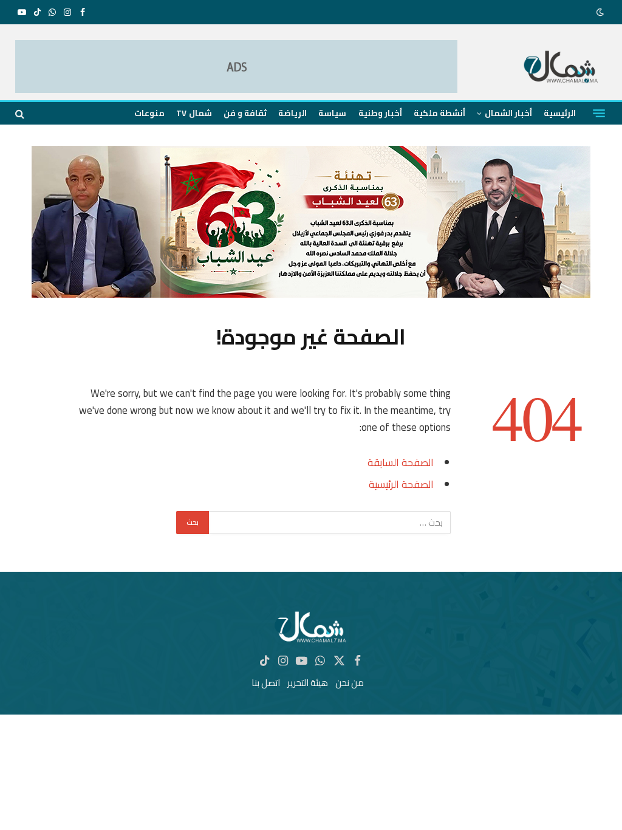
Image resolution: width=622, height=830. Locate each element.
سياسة (332, 113)
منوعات (149, 113)
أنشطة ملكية (439, 113)
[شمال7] (561, 68)
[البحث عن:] (329, 522)
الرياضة (292, 113)
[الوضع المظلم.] (601, 12)
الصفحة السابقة (400, 462)
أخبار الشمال (508, 113)
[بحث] (21, 113)
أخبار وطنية (380, 113)
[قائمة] (599, 113)
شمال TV (193, 113)
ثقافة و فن (245, 113)
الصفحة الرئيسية (401, 484)
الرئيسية (560, 113)
